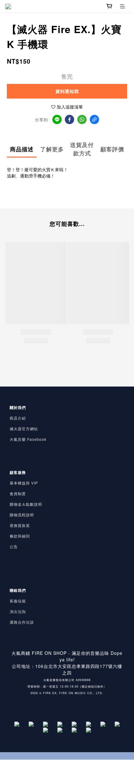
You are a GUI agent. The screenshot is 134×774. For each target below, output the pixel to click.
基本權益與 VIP (24, 482)
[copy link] (94, 119)
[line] (57, 119)
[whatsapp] (82, 119)
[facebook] (69, 119)
